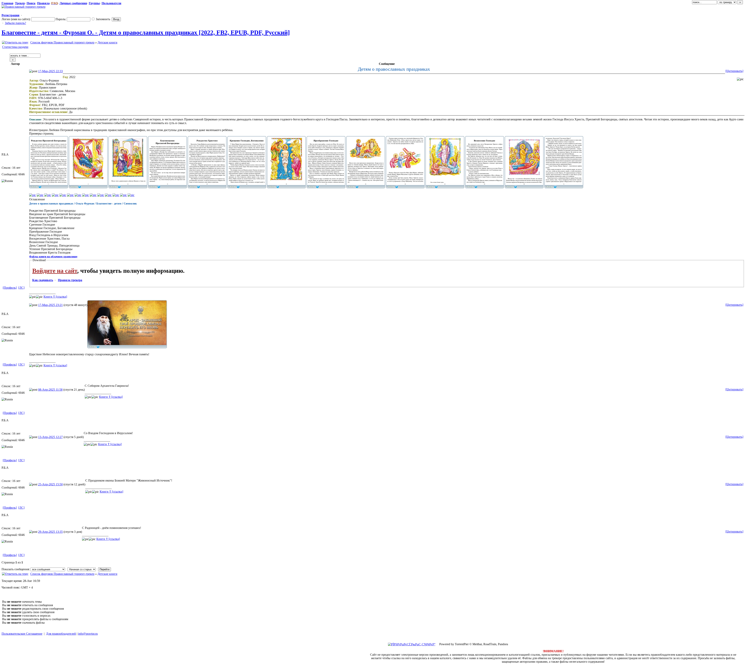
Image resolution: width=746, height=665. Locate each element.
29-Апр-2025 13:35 (50, 531)
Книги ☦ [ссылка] (55, 296)
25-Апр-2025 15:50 (50, 484)
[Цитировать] (734, 71)
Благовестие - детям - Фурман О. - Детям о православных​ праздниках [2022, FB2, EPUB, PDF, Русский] (146, 32)
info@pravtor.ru (88, 633)
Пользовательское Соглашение (22, 633)
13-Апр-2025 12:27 (50, 437)
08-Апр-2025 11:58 (50, 389)
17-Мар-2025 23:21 (50, 305)
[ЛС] (21, 287)
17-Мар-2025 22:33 (50, 71)
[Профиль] (10, 287)
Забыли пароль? (15, 23)
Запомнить (102, 19)
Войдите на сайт (54, 270)
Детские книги (107, 42)
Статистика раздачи (15, 47)
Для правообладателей (61, 633)
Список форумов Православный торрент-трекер (62, 42)
